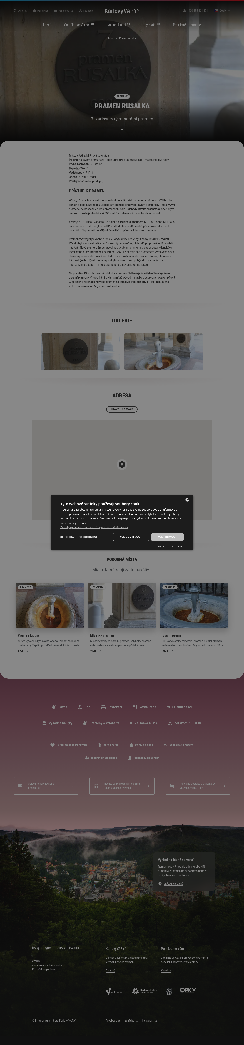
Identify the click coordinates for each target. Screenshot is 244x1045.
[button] (79, 537)
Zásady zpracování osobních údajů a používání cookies (94, 527)
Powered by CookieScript (170, 546)
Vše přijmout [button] (167, 537)
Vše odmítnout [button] (131, 537)
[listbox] (187, 500)
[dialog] (122, 522)
